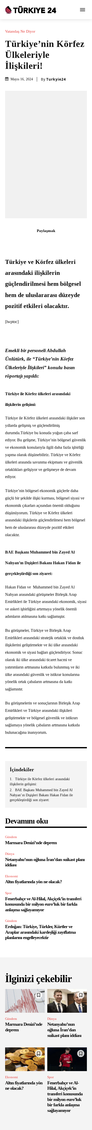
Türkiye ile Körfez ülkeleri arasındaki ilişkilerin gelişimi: (40, 781)
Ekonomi (11, 876)
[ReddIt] (64, 242)
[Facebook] (17, 242)
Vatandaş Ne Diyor (20, 31)
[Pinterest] (40, 242)
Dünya (9, 854)
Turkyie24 (56, 79)
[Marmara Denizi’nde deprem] (25, 1001)
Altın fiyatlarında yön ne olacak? (33, 881)
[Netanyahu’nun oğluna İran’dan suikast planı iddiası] (67, 1001)
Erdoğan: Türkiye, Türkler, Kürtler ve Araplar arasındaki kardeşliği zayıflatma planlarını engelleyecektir (40, 932)
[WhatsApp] (52, 242)
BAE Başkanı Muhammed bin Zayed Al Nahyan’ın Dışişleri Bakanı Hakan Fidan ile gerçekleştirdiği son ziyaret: (41, 795)
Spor (8, 893)
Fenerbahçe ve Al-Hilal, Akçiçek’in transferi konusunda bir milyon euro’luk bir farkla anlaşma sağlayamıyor (43, 904)
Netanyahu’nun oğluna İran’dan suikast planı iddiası (64, 1030)
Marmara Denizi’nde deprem (31, 842)
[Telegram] (75, 242)
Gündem (11, 837)
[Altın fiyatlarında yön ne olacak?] (25, 1059)
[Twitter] (28, 242)
